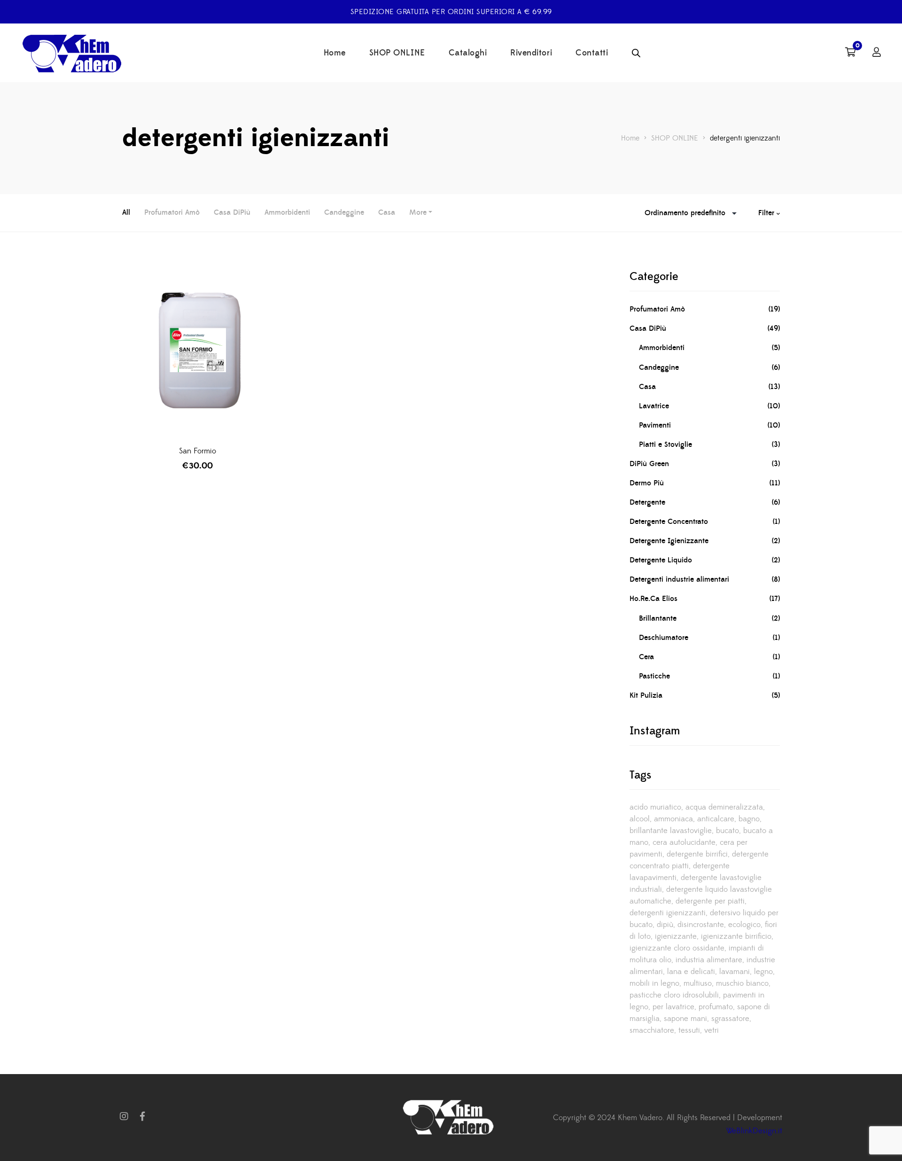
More (418, 212)
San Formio (197, 451)
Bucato (727, 831)
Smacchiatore (652, 1030)
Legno (763, 971)
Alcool (640, 819)
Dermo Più (647, 483)
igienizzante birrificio (736, 936)
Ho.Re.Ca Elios (653, 598)
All (126, 212)
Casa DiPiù (232, 212)
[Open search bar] (636, 53)
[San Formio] (197, 353)
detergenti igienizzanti (668, 913)
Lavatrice (654, 406)
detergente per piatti (710, 901)
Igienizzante (676, 936)
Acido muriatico (655, 807)
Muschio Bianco (742, 983)
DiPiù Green (649, 463)
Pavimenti (655, 425)
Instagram (124, 1116)
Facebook (142, 1116)
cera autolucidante (684, 842)
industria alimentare (709, 960)
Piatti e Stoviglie (665, 444)
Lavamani (734, 971)
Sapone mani (685, 1018)
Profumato (716, 1007)
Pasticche (654, 676)
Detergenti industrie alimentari (679, 579)
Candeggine (344, 212)
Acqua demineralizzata (724, 807)
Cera (646, 657)
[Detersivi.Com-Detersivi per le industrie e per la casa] (75, 53)
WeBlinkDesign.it (754, 1131)
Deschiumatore (663, 637)
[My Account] (876, 53)
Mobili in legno (654, 983)
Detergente (647, 502)
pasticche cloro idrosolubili (674, 995)
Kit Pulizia (646, 695)
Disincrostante (700, 924)
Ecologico (744, 924)
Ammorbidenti (287, 212)
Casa (386, 212)
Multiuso (698, 983)
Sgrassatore (730, 1018)
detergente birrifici (697, 854)
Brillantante (657, 618)
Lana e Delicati (691, 971)
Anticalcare (715, 819)
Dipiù (665, 924)
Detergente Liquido (661, 560)
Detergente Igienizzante (669, 540)
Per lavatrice (673, 1007)
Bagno (749, 819)
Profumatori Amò (172, 212)
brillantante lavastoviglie (671, 831)
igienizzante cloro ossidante (677, 948)
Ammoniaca (673, 819)
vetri (711, 1030)
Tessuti (689, 1030)
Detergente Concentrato (669, 521)
